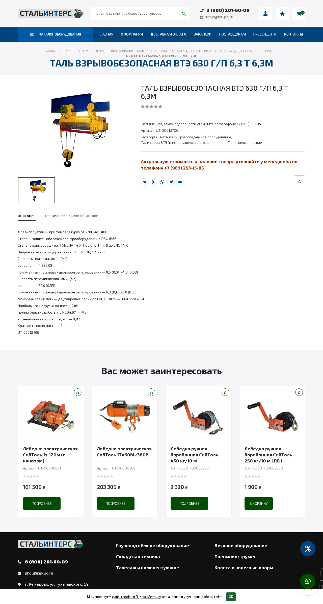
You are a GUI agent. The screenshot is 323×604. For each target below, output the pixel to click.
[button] (299, 182)
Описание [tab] (27, 216)
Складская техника (138, 556)
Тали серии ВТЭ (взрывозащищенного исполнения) (184, 142)
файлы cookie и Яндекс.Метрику (136, 597)
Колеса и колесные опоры (243, 567)
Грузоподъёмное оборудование (205, 137)
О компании (132, 34)
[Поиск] (184, 13)
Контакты (293, 34)
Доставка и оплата (168, 34)
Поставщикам (232, 34)
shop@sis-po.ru (219, 16)
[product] (51, 416)
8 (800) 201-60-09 (227, 10)
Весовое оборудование (240, 545)
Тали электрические (245, 142)
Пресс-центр (264, 34)
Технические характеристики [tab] (71, 216)
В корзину (259, 503)
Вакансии (202, 34)
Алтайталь (168, 137)
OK (231, 597)
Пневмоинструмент (236, 556)
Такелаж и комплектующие (147, 567)
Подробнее (42, 503)
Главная (106, 34)
